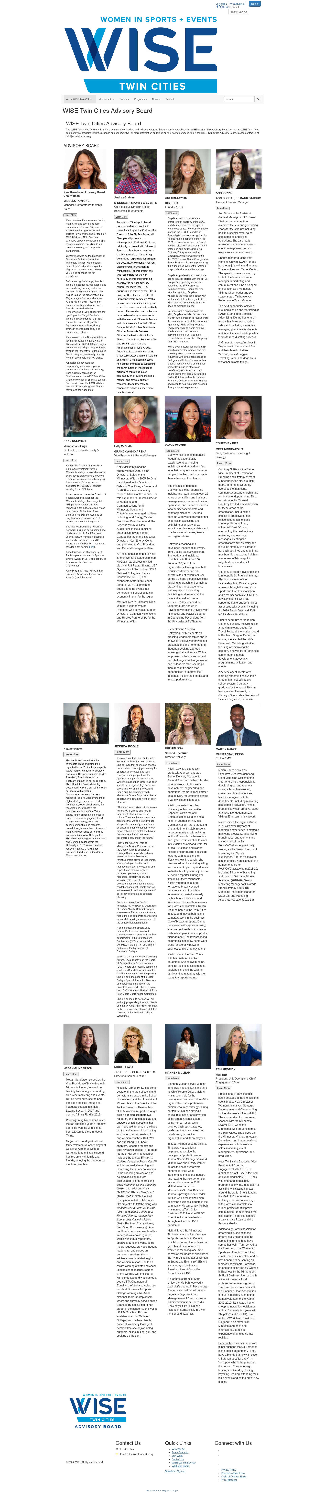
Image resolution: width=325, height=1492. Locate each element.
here (91, 546)
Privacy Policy (228, 1469)
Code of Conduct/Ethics (234, 1476)
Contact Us (178, 1459)
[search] (258, 99)
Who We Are (178, 1449)
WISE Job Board (180, 1466)
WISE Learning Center (184, 1462)
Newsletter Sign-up (175, 1471)
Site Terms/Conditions (233, 1473)
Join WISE (221, 3)
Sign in (254, 3)
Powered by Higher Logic (162, 1490)
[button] (80, 99)
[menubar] (231, 3)
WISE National (237, 3)
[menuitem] (222, 3)
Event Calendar (180, 1452)
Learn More (70, 215)
